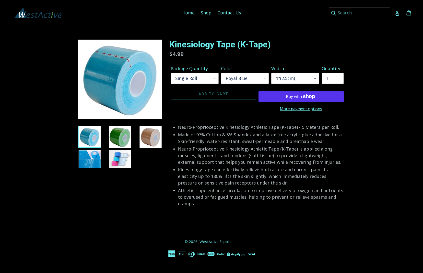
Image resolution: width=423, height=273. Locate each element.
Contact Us (229, 13)
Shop (206, 13)
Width (277, 68)
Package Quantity (189, 68)
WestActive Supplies (217, 241)
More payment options (301, 108)
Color (226, 68)
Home (188, 13)
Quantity (331, 68)
